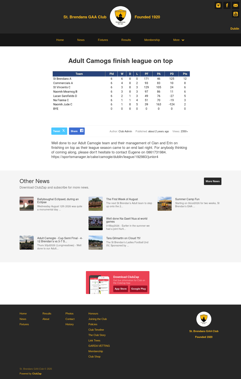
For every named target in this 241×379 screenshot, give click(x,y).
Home (60, 39)
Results (126, 39)
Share (74, 131)
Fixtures (103, 39)
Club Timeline (96, 329)
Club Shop (94, 356)
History (69, 324)
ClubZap (36, 373)
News (81, 39)
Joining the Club (97, 318)
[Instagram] (218, 5)
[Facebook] (227, 5)
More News (213, 181)
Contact (69, 318)
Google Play (138, 288)
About (46, 318)
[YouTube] (235, 14)
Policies (92, 324)
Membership (152, 39)
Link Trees (94, 340)
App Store (121, 288)
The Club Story (97, 334)
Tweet (56, 131)
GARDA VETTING (99, 345)
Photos (69, 313)
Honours (93, 313)
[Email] (235, 5)
